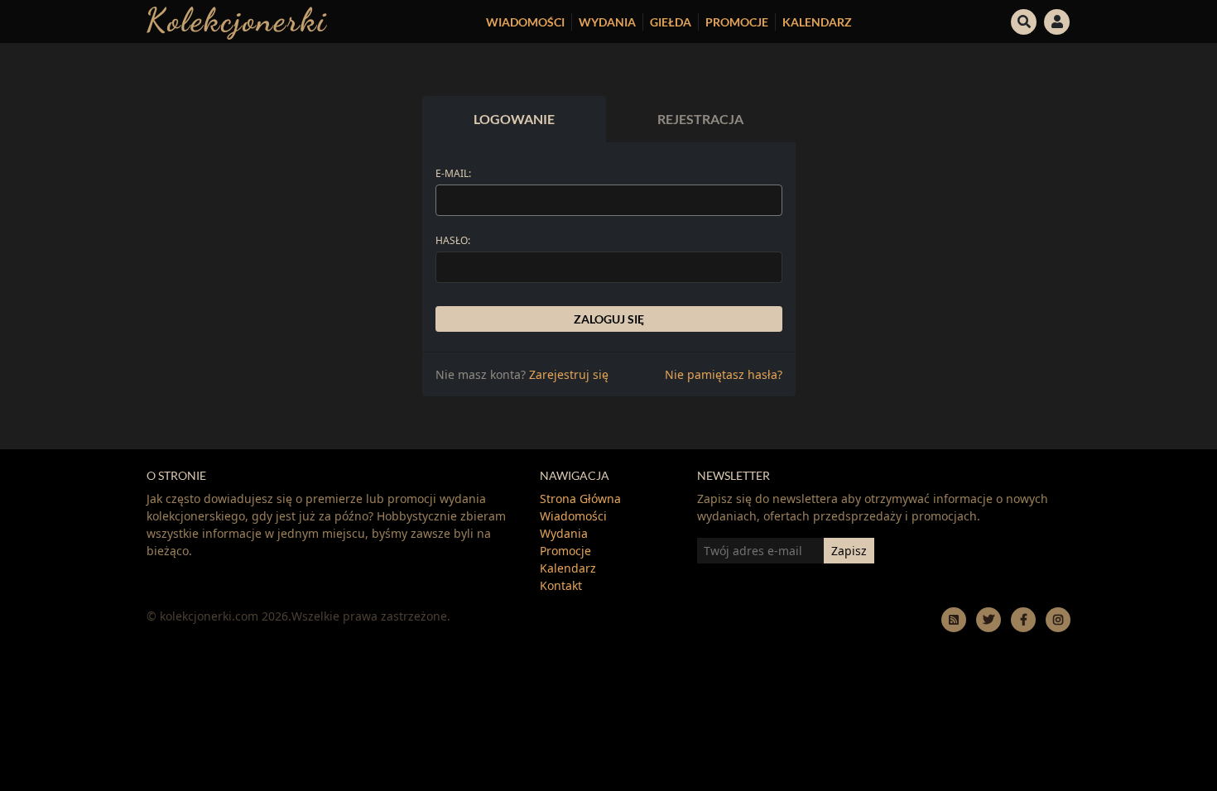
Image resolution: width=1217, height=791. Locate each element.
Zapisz (849, 550)
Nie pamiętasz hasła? (723, 374)
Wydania (607, 22)
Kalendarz (817, 22)
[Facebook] (1023, 619)
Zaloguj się (609, 319)
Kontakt (561, 585)
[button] (1024, 20)
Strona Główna (580, 498)
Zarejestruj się (568, 374)
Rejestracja (700, 119)
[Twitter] (988, 619)
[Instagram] (1058, 619)
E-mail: (453, 173)
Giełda (670, 22)
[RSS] (953, 619)
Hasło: (452, 240)
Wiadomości (525, 22)
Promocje (736, 22)
